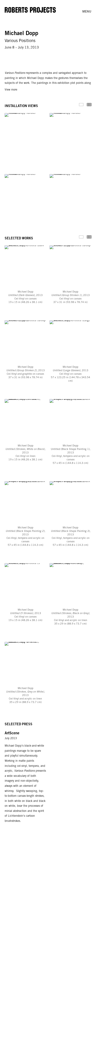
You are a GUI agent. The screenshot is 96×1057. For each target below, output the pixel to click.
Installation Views (81, 104)
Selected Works (81, 236)
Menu (86, 11)
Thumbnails (89, 104)
